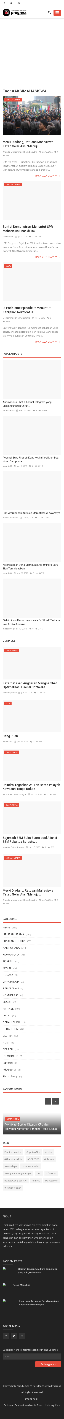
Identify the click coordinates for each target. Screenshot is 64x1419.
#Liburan (49, 1159)
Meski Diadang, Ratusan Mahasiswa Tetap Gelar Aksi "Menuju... (28, 144)
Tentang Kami (30, 1398)
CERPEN (8, 1049)
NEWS (8, 266)
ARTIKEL (8, 1008)
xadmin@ (7, 466)
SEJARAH (8, 961)
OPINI (6, 1015)
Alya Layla (7, 741)
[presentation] (48, 1101)
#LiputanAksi (33, 1152)
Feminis (36, 1180)
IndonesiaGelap (30, 1166)
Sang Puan (10, 736)
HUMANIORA (11, 954)
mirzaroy (7, 628)
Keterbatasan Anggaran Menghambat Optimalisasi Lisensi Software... (30, 685)
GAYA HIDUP (11, 981)
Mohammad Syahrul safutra (16, 317)
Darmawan (8, 236)
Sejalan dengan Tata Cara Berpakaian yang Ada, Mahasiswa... (37, 1271)
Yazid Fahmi (9, 410)
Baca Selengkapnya (46, 175)
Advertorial (9, 1069)
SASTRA (7, 1035)
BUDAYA (8, 975)
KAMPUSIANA (12, 650)
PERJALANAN (11, 988)
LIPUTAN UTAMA (13, 99)
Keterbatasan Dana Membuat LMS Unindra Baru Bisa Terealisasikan (30, 566)
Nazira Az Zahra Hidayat (14, 794)
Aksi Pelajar (10, 1166)
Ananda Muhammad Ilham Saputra (20, 151)
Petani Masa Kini (21, 1285)
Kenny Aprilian (10, 692)
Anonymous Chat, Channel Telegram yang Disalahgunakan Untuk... (27, 403)
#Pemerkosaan (12, 1187)
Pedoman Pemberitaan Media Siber (23, 1405)
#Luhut (49, 1152)
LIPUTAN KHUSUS (14, 941)
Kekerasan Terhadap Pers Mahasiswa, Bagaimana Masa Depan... (39, 1303)
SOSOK (7, 1002)
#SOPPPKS (33, 1159)
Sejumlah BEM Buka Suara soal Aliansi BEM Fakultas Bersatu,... (30, 839)
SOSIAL (7, 968)
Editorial (8, 1062)
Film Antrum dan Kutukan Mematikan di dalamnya (31, 513)
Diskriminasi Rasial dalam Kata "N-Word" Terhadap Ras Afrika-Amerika (32, 622)
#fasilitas (51, 1173)
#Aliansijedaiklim (13, 1159)
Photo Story (10, 1076)
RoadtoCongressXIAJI (15, 1180)
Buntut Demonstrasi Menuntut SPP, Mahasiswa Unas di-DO (28, 229)
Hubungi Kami (53, 1405)
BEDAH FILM (10, 1029)
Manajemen (51, 1180)
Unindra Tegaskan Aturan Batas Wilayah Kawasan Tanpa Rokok (31, 787)
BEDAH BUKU (11, 1022)
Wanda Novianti (10, 517)
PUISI (8, 703)
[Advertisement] (32, 52)
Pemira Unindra (12, 1152)
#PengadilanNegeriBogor (18, 1173)
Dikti (39, 1173)
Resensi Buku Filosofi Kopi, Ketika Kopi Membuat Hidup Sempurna (31, 459)
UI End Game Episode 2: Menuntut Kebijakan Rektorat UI (27, 310)
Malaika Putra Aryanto (13, 847)
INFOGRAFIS (10, 1056)
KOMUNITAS (10, 995)
